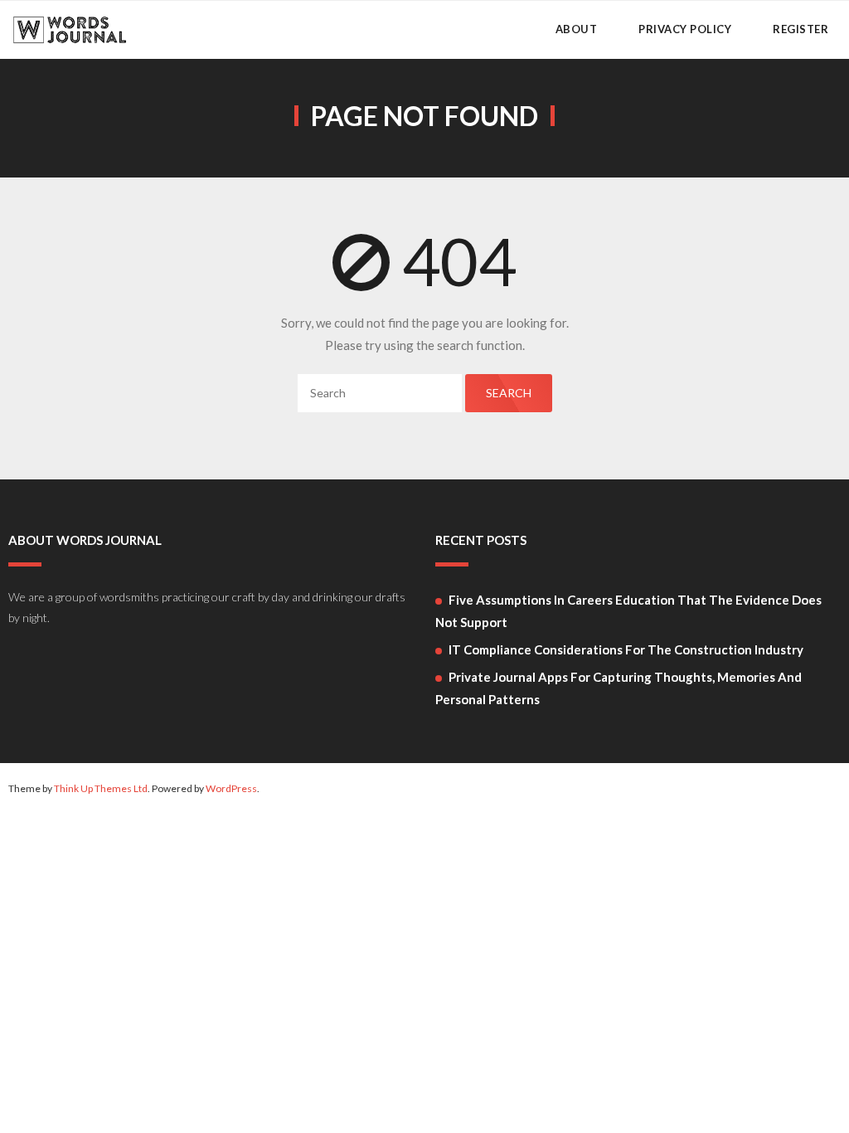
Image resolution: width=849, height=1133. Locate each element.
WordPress (231, 788)
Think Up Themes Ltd (101, 788)
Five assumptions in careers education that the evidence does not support (628, 611)
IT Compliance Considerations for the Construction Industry (626, 649)
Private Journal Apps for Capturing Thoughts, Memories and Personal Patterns (618, 688)
